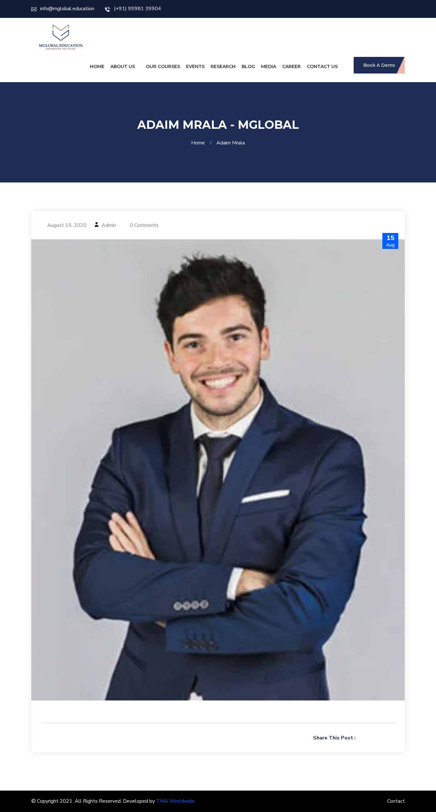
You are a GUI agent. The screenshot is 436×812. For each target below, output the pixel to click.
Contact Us (322, 66)
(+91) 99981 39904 (137, 8)
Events (195, 66)
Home (97, 66)
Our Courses (163, 66)
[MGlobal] (60, 36)
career (291, 66)
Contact (396, 801)
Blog (248, 66)
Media (268, 66)
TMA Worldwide (175, 801)
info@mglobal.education (67, 8)
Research (223, 66)
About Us (122, 66)
